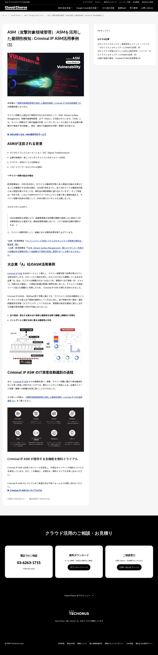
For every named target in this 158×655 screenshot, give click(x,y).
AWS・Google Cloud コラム (34, 15)
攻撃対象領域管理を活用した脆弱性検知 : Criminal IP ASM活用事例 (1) (48, 102)
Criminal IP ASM (14, 273)
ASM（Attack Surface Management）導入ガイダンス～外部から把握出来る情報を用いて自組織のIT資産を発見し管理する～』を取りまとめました (45, 251)
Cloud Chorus (15, 15)
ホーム (4, 15)
